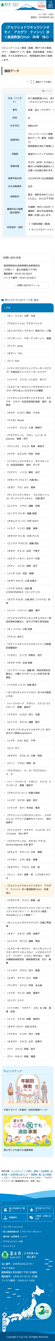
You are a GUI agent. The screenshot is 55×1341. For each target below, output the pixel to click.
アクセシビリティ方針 (13, 1241)
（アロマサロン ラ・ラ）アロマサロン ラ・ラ (27, 772)
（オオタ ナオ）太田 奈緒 (19, 663)
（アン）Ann (12, 361)
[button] (42, 4)
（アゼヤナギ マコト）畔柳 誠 (23, 900)
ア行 (8, 308)
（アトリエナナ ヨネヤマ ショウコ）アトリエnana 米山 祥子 (28, 832)
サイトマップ (9, 1246)
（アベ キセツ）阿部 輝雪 (20, 1056)
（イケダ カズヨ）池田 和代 (22, 800)
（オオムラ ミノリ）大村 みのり (22, 521)
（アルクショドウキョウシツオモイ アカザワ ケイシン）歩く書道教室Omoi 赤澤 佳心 (28, 889)
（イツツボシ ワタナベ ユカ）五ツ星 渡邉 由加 (28, 1010)
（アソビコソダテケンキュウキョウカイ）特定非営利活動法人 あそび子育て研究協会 (28, 620)
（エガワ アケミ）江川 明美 (22, 978)
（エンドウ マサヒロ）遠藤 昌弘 (22, 543)
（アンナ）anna (14, 346)
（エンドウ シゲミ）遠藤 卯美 (23, 506)
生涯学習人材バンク (19, 1174)
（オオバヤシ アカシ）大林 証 (23, 867)
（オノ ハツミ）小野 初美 (19, 629)
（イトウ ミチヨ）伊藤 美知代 (23, 1019)
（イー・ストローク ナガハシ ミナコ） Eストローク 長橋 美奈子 (28, 783)
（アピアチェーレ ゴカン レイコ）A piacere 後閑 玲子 (27, 437)
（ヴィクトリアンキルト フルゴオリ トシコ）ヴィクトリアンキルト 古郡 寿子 (28, 497)
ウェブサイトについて (13, 1227)
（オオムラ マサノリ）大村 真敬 (24, 852)
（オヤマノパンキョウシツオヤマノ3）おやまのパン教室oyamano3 (28, 731)
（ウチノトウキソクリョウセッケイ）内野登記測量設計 (28, 646)
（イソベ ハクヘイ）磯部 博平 (23, 610)
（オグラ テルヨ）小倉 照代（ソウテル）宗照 (28, 601)
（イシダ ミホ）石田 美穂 (20, 573)
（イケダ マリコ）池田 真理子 (23, 993)
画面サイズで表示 (43, 82)
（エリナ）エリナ (15, 1000)
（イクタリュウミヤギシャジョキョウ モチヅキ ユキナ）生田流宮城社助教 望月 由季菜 (28, 401)
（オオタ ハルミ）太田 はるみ (21, 1026)
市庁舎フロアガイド (43, 1209)
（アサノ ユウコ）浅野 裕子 (22, 566)
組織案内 (13, 1217)
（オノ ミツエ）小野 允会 (20, 316)
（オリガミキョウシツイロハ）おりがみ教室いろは (28, 694)
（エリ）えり (12, 748)
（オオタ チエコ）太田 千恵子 (23, 551)
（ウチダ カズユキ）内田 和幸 (23, 454)
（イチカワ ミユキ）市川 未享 (23, 1034)
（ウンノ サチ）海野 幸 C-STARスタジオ (28, 876)
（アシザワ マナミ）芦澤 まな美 (24, 985)
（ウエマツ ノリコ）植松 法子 (23, 472)
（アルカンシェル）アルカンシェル (24, 323)
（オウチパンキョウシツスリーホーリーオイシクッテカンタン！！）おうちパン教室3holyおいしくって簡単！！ (28, 911)
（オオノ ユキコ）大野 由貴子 (23, 934)
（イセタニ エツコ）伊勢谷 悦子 (24, 655)
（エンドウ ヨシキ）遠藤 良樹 (21, 513)
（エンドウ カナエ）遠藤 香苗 (23, 941)
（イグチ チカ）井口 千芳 (20, 741)
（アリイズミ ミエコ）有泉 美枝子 (25, 446)
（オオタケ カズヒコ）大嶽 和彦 (24, 756)
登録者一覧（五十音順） (42, 1174)
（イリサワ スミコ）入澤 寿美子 (24, 428)
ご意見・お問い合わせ (43, 1217)
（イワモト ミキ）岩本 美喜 (22, 860)
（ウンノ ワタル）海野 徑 (20, 763)
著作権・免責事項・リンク (15, 1237)
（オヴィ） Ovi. (14, 353)
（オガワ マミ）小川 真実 (20, 487)
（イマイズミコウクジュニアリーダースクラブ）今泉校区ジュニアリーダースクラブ (28, 370)
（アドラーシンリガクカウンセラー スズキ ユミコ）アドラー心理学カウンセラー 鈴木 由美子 (28, 819)
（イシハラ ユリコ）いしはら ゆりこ (26, 379)
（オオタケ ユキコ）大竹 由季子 (24, 1041)
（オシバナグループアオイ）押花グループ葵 (28, 331)
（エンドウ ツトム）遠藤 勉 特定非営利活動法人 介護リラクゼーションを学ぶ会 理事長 (28, 674)
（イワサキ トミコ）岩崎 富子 (21, 685)
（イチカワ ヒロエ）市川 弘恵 (23, 714)
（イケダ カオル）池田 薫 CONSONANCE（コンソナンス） (23, 590)
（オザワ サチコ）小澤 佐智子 (21, 581)
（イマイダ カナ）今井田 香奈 (23, 808)
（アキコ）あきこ (15, 637)
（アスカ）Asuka (15, 420)
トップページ (17, 1171)
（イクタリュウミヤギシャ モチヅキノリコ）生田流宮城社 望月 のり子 (27, 463)
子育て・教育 (32, 1171)
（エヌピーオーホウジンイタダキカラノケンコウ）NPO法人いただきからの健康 (28, 389)
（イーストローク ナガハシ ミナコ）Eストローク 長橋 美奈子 (28, 705)
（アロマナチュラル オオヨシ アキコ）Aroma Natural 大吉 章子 (26, 843)
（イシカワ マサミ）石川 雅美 (23, 970)
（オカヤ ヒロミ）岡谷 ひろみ (23, 413)
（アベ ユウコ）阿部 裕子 (20, 1049)
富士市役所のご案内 (17, 1209)
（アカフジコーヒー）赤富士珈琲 (23, 793)
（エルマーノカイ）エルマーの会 (23, 558)
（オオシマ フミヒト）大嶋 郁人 (22, 480)
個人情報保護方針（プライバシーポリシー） (23, 1232)
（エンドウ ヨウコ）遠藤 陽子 (23, 722)
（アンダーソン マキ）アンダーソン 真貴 (28, 338)
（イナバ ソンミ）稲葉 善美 (22, 528)
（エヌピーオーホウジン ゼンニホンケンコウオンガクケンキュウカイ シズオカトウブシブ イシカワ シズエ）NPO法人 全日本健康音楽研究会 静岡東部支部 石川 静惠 (28, 956)
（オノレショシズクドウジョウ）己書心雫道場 (28, 924)
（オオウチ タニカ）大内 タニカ (22, 536)
